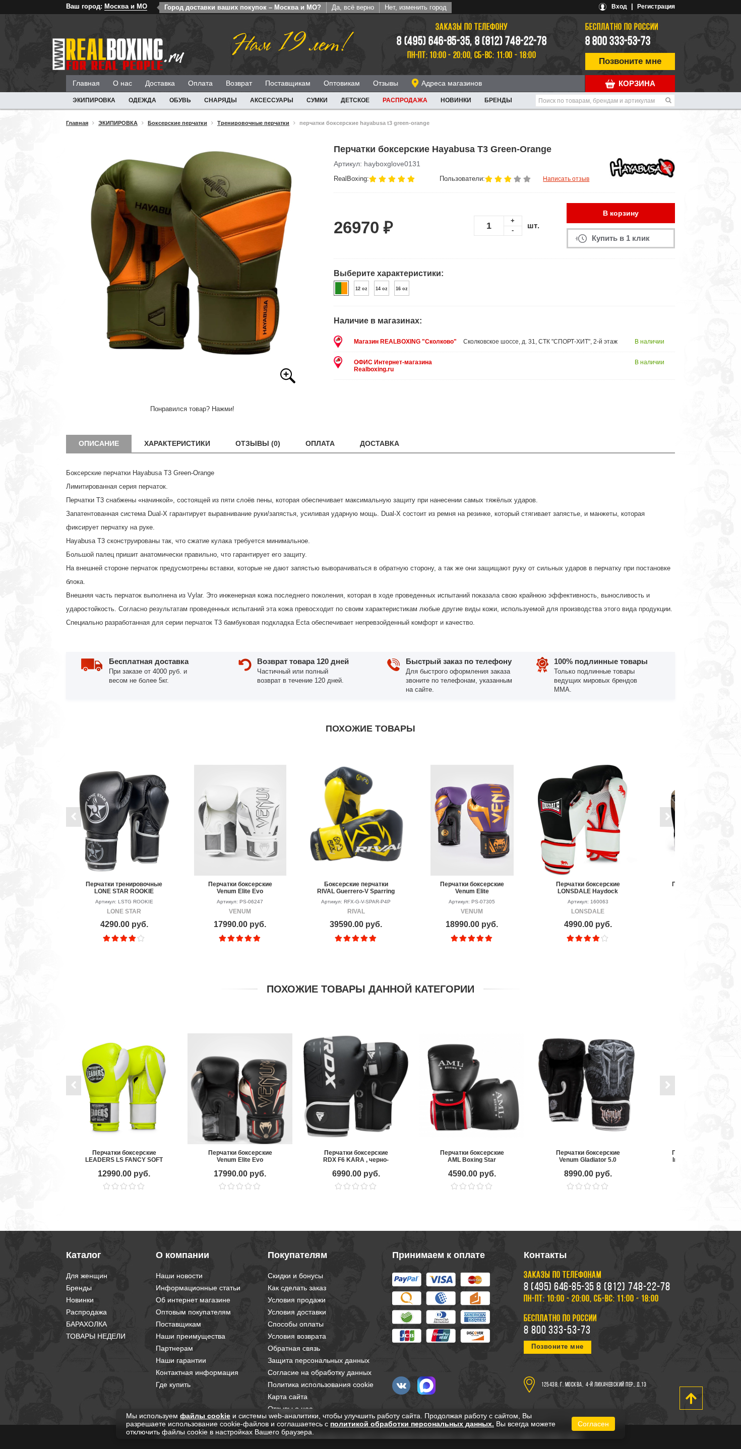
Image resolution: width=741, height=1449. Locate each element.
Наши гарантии (181, 1360)
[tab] (99, 443)
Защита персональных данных (318, 1360)
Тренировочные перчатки (253, 123)
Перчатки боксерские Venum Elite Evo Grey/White (240, 888)
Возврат (239, 83)
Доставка (160, 83)
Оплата (200, 83)
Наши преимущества (190, 1336)
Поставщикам (288, 83)
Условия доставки (297, 1312)
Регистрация (656, 6)
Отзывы (385, 83)
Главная (86, 83)
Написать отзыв (566, 178)
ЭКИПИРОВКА (94, 100)
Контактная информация (197, 1372)
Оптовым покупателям (193, 1312)
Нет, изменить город (416, 7)
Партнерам (174, 1348)
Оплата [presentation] (320, 443)
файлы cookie (205, 1416)
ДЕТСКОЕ (355, 100)
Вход (619, 6)
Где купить (173, 1384)
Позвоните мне (630, 61)
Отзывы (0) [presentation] (257, 443)
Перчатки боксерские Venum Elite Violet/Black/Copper (472, 888)
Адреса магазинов (451, 83)
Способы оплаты (296, 1324)
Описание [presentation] (99, 443)
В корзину (621, 213)
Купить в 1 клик (621, 238)
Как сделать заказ (297, 1288)
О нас (122, 83)
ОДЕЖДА (142, 100)
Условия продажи (297, 1300)
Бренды (498, 100)
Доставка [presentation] (379, 443)
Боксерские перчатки (177, 123)
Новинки (456, 100)
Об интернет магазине (193, 1300)
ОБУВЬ (180, 100)
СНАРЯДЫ (220, 100)
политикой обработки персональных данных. (412, 1424)
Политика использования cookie (321, 1384)
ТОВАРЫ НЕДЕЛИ (96, 1336)
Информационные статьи (198, 1288)
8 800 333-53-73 (618, 42)
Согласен (593, 1424)
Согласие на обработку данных (320, 1372)
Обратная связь (294, 1348)
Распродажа (405, 100)
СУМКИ (317, 100)
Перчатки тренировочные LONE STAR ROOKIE (124, 888)
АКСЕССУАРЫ (271, 100)
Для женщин (86, 1276)
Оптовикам (342, 83)
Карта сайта (287, 1397)
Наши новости (179, 1276)
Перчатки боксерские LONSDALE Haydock (588, 888)
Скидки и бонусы (295, 1276)
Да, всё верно (353, 7)
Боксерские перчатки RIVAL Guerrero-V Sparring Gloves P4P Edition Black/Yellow (356, 888)
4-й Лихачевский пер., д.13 (616, 1385)
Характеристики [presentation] (177, 443)
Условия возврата (297, 1336)
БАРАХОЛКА (86, 1324)
